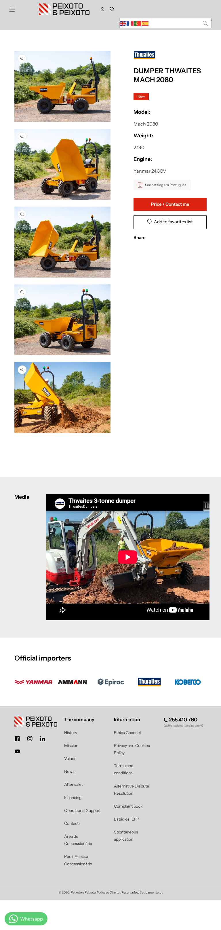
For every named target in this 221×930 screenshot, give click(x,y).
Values (70, 758)
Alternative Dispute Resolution (131, 789)
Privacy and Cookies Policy (132, 749)
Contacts (72, 823)
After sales (73, 784)
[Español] (145, 23)
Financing (72, 797)
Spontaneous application (126, 835)
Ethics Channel (127, 732)
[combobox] (165, 23)
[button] (12, 9)
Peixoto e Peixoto (83, 892)
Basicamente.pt (151, 892)
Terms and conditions (123, 769)
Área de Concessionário (78, 840)
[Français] (130, 23)
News (69, 771)
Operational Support (82, 810)
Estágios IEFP (126, 819)
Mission (71, 745)
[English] (123, 23)
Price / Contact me (170, 204)
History (70, 732)
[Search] (205, 23)
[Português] (138, 23)
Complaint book (128, 806)
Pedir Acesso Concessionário (78, 860)
